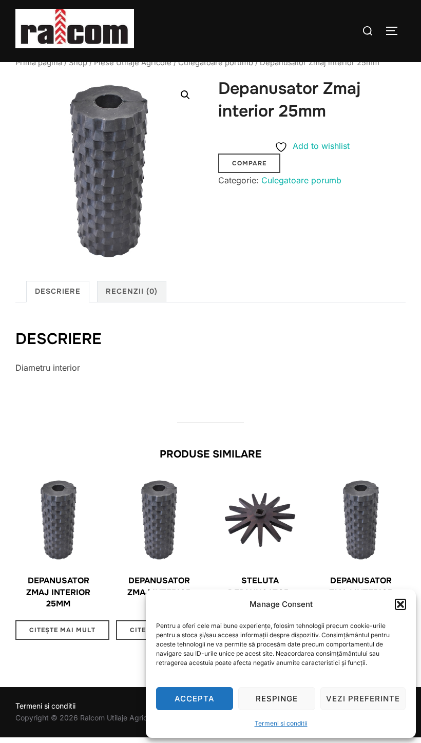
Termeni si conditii (281, 723)
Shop (78, 62)
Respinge (277, 698)
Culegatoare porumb (215, 62)
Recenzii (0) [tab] (132, 291)
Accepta (195, 698)
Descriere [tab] (58, 291)
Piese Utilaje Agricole (132, 62)
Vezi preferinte (363, 698)
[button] (400, 604)
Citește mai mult (62, 630)
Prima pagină (38, 62)
